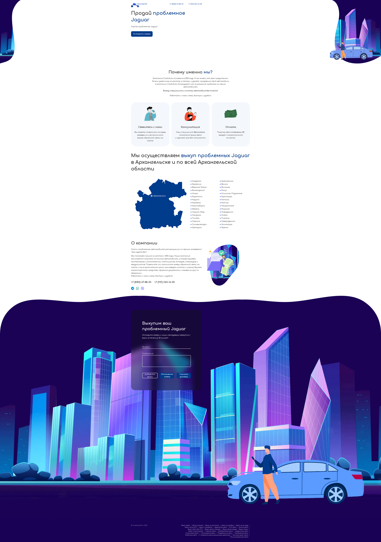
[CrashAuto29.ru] (139, 5)
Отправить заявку (167, 375)
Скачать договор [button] (183, 375)
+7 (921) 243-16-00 (195, 4)
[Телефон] (166, 347)
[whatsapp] (137, 288)
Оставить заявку (142, 34)
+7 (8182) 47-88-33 (176, 4)
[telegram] (132, 288)
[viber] (142, 288)
